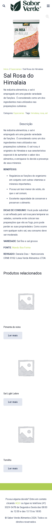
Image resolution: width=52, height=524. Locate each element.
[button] (4, 6)
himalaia (35, 113)
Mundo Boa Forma (21, 247)
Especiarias (16, 69)
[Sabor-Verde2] (26, 6)
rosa (42, 113)
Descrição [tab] (25, 124)
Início (6, 69)
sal (46, 113)
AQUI (18, 503)
